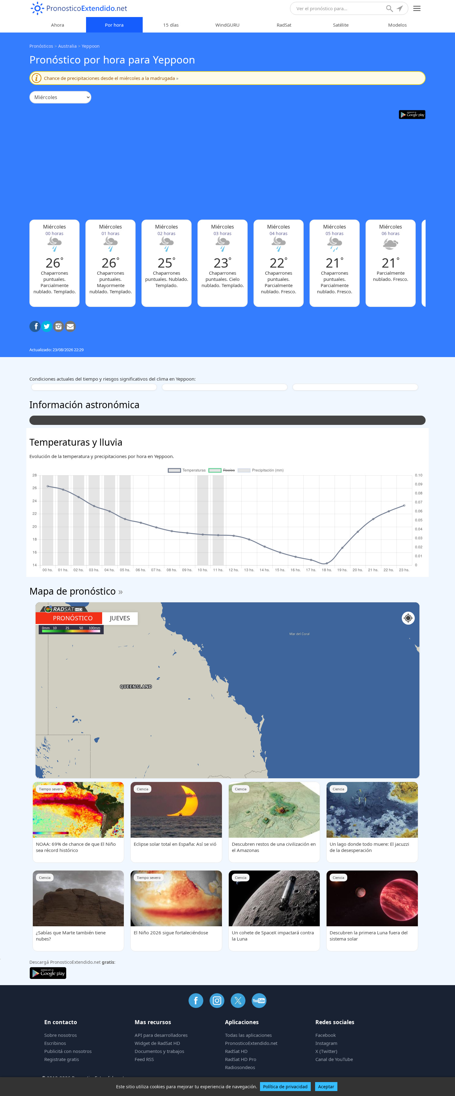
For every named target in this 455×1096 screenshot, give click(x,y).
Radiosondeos (240, 1067)
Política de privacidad (285, 1086)
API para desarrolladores (161, 1035)
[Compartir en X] (46, 326)
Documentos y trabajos (159, 1051)
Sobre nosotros (60, 1035)
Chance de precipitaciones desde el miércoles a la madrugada (111, 78)
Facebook (325, 1035)
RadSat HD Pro (240, 1059)
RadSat (284, 25)
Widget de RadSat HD (157, 1043)
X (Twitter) (326, 1051)
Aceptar (326, 1086)
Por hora (114, 25)
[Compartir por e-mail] (70, 326)
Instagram (326, 1043)
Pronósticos (41, 46)
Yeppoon (91, 46)
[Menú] (417, 8)
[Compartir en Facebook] (35, 326)
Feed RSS (144, 1059)
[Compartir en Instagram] (58, 326)
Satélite (341, 25)
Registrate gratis (61, 1059)
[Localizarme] (400, 9)
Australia (67, 46)
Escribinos (55, 1043)
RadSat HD (236, 1051)
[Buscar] (390, 9)
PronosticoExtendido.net (251, 1043)
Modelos (397, 25)
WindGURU (227, 25)
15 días (171, 25)
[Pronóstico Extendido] (78, 8)
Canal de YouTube (334, 1059)
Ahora (57, 25)
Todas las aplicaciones (248, 1035)
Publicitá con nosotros (68, 1051)
